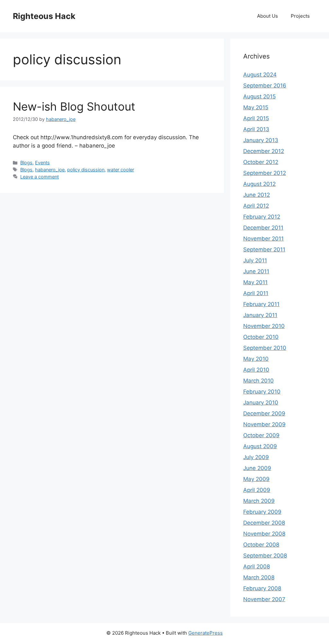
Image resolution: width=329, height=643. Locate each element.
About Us (267, 16)
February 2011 (261, 304)
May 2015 (255, 107)
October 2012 (260, 162)
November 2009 (264, 424)
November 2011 (263, 238)
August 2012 (259, 184)
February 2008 (262, 588)
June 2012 (256, 195)
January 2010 (260, 402)
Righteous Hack (44, 16)
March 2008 (258, 577)
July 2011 (255, 260)
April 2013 (256, 129)
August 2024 (260, 74)
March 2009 (259, 501)
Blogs (26, 162)
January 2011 (260, 315)
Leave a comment (39, 176)
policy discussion (85, 169)
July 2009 (256, 457)
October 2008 (261, 544)
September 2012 (264, 173)
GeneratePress (205, 633)
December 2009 (264, 413)
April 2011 (255, 293)
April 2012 (256, 206)
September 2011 (264, 249)
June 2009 (257, 468)
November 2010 (264, 326)
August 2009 (260, 446)
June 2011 (256, 271)
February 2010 (261, 391)
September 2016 (264, 85)
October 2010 (261, 337)
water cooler (120, 169)
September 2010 (264, 348)
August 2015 (259, 96)
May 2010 (256, 359)
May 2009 (256, 479)
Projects (300, 16)
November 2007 (264, 599)
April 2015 (256, 118)
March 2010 (258, 380)
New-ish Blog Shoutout (74, 106)
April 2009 (256, 490)
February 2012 (261, 216)
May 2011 (255, 282)
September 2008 (265, 555)
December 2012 (263, 151)
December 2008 (264, 523)
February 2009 (262, 512)
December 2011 (263, 227)
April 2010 (256, 370)
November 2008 (264, 533)
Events (42, 162)
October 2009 (261, 435)
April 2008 (256, 566)
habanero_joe (50, 169)
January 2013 (260, 140)
